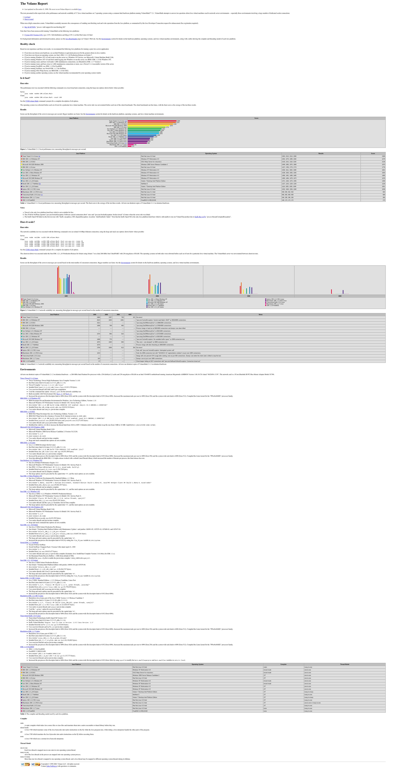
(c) (126, 143)
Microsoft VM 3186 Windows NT (31, 507)
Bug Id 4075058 (30, 27)
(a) (126, 121)
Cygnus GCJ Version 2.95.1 (34, 35)
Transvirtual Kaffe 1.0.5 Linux (30, 616)
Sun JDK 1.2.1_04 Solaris (29, 525)
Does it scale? (29, 19)
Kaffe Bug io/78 (200, 217)
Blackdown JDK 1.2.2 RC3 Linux (31, 596)
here (79, 9)
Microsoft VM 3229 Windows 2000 (32, 427)
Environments (106, 39)
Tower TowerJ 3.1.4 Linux (29, 378)
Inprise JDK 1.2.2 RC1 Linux (30, 578)
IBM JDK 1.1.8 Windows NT (30, 398)
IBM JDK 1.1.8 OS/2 (27, 411)
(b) (126, 137)
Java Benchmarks (71, 39)
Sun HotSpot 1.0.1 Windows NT (31, 460)
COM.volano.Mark (32, 101)
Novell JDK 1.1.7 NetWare (29, 542)
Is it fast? (27, 17)
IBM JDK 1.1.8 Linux (27, 442)
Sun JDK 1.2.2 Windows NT (30, 491)
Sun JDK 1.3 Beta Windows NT (31, 476)
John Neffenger (52, 766)
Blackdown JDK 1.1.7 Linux (30, 631)
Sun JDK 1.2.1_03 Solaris (29, 560)
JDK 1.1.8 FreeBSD (27, 647)
